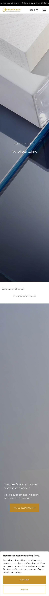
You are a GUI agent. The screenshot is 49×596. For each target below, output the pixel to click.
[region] (24, 573)
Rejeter (24, 589)
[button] (44, 10)
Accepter (24, 580)
